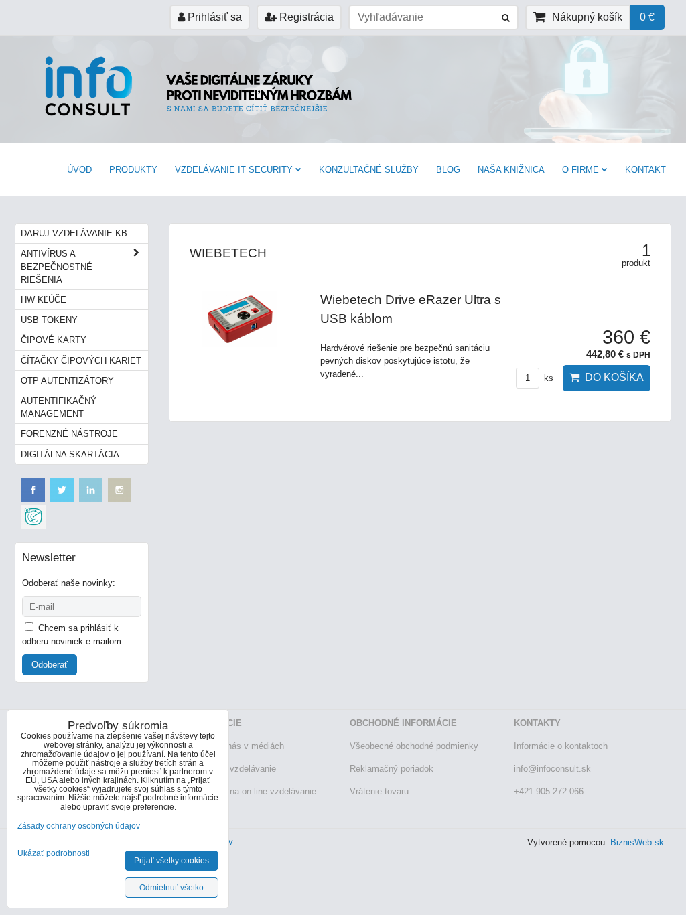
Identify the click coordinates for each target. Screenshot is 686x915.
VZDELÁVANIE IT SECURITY (234, 170)
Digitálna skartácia (70, 454)
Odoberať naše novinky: (68, 583)
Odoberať (49, 665)
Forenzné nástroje (69, 434)
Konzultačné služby (369, 170)
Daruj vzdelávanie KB (74, 233)
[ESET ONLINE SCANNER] (33, 525)
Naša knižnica (511, 170)
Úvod (79, 170)
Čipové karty (53, 340)
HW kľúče (43, 300)
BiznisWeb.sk (637, 842)
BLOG (448, 170)
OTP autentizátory (67, 381)
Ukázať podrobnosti (53, 853)
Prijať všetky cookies (171, 860)
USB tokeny (49, 320)
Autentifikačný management (58, 407)
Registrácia (305, 17)
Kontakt (645, 170)
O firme (580, 170)
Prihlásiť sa (213, 17)
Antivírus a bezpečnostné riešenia (56, 266)
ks (547, 378)
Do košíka (611, 377)
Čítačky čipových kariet (81, 361)
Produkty (133, 170)
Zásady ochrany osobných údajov (78, 826)
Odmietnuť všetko (171, 887)
